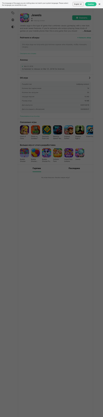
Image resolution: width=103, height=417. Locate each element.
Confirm (91, 4)
